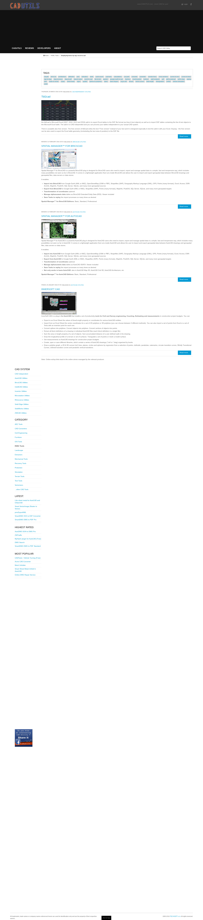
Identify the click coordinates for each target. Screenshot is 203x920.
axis (78, 77)
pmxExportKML (20, 512)
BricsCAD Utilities (79, 142)
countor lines (152, 77)
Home (47, 55)
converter (143, 77)
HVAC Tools (55, 55)
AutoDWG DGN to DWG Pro (25, 531)
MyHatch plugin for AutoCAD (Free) (28, 539)
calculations (118, 77)
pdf (163, 79)
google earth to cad (116, 79)
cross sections (163, 77)
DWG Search (20, 542)
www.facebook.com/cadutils (191, 4)
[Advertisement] (101, 27)
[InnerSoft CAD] (59, 303)
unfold (168, 81)
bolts (92, 77)
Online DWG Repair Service (25, 575)
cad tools (109, 77)
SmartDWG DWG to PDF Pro (25, 520)
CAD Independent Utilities (81, 91)
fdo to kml (98, 79)
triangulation (160, 81)
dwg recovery (58, 79)
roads (63, 81)
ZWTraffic (18, 535)
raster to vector (54, 81)
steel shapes (114, 81)
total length (150, 81)
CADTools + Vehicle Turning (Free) (28, 558)
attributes (71, 77)
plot (45, 81)
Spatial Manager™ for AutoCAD (61, 216)
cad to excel (100, 77)
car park (127, 77)
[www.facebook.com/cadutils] (23, 738)
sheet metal (71, 81)
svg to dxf (124, 81)
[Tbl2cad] (59, 110)
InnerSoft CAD (50, 289)
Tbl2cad (45, 96)
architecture (62, 77)
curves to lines (186, 77)
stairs (106, 81)
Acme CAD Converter (23, 562)
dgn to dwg (48, 79)
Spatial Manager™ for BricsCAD (61, 146)
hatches (128, 79)
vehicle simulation (178, 81)
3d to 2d (53, 77)
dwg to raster (78, 79)
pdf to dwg (181, 79)
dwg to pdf (68, 79)
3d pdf (46, 77)
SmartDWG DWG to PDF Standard (28, 546)
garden (105, 79)
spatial (85, 81)
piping (189, 79)
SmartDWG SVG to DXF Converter (28, 516)
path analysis (155, 79)
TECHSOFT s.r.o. (175, 916)
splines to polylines (96, 81)
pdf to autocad (171, 79)
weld (45, 84)
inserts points (137, 79)
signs (79, 81)
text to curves (140, 81)
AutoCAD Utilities (79, 212)
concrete (135, 77)
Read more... (184, 136)
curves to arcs (175, 77)
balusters (85, 77)
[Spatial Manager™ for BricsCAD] (59, 159)
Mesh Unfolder (20, 565)
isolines (146, 79)
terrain (131, 81)
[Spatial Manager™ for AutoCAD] (59, 229)
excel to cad (89, 79)
